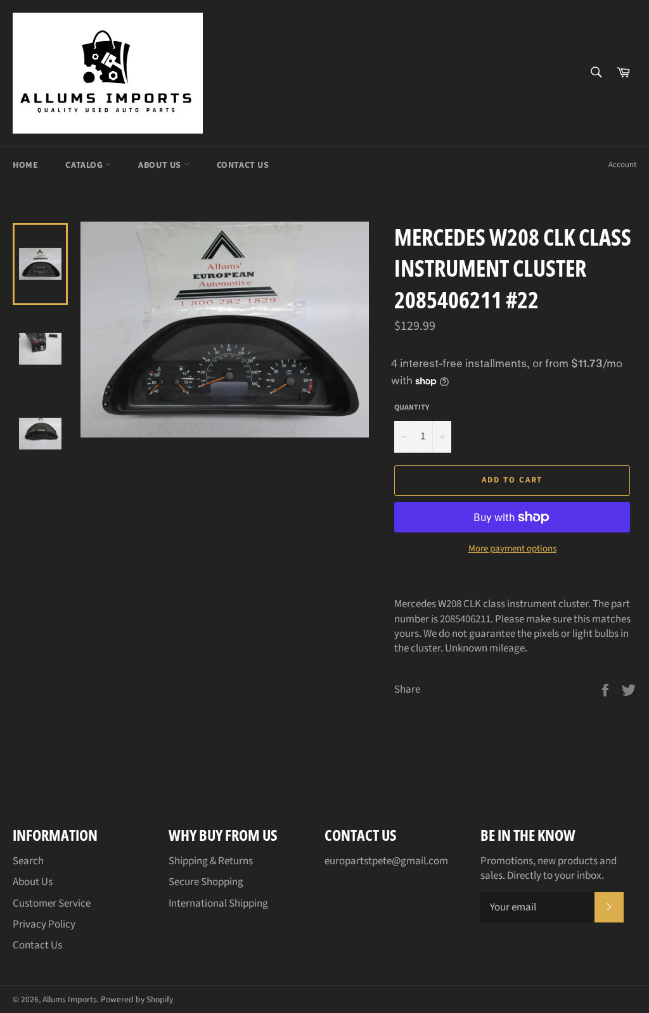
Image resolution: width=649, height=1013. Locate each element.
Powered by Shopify (137, 999)
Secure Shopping (206, 882)
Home (25, 165)
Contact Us (243, 165)
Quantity (411, 408)
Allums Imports (69, 999)
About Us (160, 165)
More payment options (512, 549)
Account (622, 164)
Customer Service (52, 903)
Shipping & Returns (211, 861)
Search (28, 861)
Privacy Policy (44, 924)
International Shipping (218, 903)
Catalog (85, 165)
